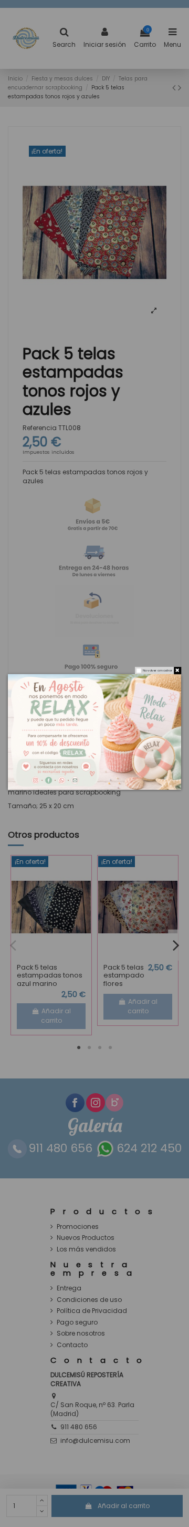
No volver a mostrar (158, 670)
